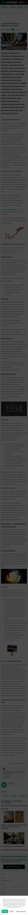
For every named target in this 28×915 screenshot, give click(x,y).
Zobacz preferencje (21, 911)
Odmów (12, 911)
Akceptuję (4, 911)
